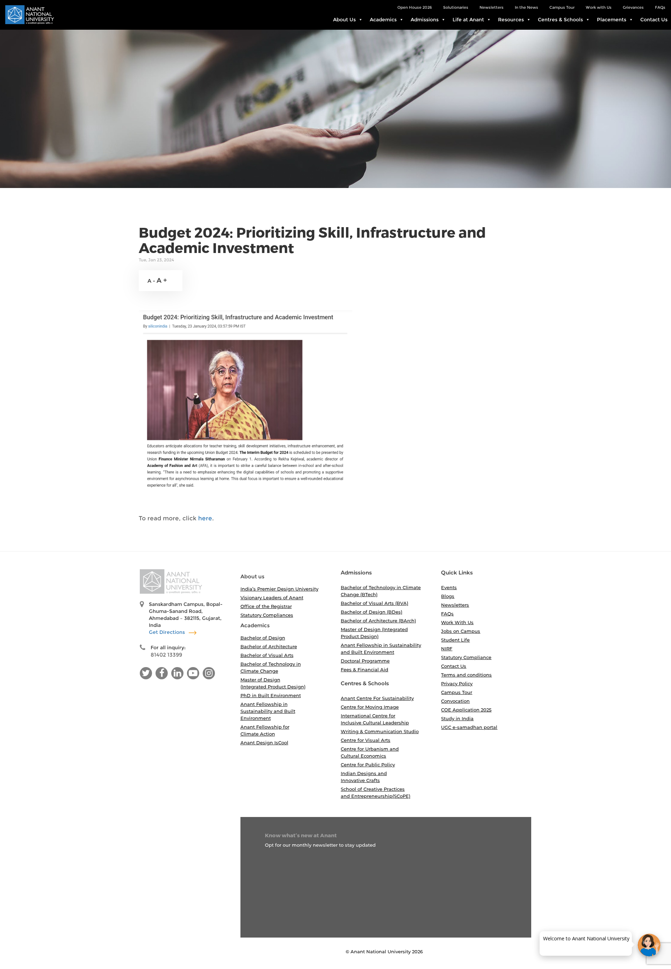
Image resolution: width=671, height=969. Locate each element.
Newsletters (491, 7)
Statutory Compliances (266, 615)
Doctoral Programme (365, 661)
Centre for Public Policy (368, 764)
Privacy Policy (456, 683)
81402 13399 (166, 654)
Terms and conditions (466, 675)
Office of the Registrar (266, 606)
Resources (511, 19)
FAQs (660, 7)
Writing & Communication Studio (380, 731)
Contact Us (654, 19)
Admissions (425, 19)
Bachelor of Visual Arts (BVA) (374, 603)
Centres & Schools (560, 19)
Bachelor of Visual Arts (267, 655)
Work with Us (599, 7)
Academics (383, 19)
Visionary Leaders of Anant (271, 597)
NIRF (446, 648)
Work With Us (457, 622)
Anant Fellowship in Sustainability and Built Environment (267, 711)
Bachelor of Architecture (268, 646)
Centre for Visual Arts (365, 740)
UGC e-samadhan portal (469, 727)
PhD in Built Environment (270, 695)
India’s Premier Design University (279, 589)
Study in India (457, 718)
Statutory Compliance (466, 657)
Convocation (455, 701)
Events (449, 587)
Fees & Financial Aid (364, 669)
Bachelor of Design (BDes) (371, 612)
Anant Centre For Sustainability (377, 698)
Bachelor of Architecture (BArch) (378, 620)
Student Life (455, 640)
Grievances (633, 7)
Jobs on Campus (460, 631)
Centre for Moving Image (370, 707)
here (205, 518)
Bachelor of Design (262, 638)
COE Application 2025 (466, 710)
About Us (344, 19)
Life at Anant (468, 19)
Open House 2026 (414, 7)
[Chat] (649, 945)
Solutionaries (455, 7)
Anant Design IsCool (264, 742)
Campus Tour (562, 7)
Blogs (447, 596)
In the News (526, 7)
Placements (611, 19)
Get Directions (167, 632)
